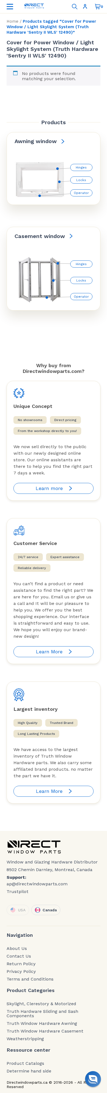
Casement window (40, 236)
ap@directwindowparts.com (37, 883)
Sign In (86, 6)
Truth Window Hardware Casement (45, 1031)
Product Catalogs (25, 1063)
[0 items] (97, 6)
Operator (81, 193)
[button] (93, 1079)
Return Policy (21, 964)
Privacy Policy (21, 971)
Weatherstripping (25, 1039)
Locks (81, 180)
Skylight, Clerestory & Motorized (41, 1004)
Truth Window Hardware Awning (42, 1023)
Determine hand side (29, 1071)
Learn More (49, 651)
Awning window (36, 141)
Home (12, 21)
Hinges (81, 167)
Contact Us (19, 956)
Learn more (49, 488)
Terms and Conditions (30, 979)
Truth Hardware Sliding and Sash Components (42, 1013)
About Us (17, 948)
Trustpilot (18, 891)
